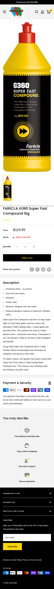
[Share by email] (49, 269)
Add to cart (27, 258)
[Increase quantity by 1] (34, 247)
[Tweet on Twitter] (43, 269)
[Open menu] (4, 12)
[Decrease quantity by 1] (16, 247)
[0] (48, 12)
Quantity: (7, 246)
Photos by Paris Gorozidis (32, 560)
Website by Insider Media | (13, 560)
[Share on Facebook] (32, 269)
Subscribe (12, 546)
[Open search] (36, 12)
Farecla (7, 220)
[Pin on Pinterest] (37, 269)
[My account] (42, 12)
